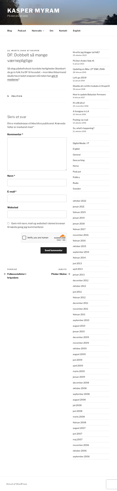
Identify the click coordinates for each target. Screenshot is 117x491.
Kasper (34, 51)
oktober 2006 (80, 450)
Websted (12, 207)
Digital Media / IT (81, 143)
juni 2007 (77, 433)
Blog (9, 30)
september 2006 (81, 456)
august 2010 (79, 325)
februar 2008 (79, 422)
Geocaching (79, 160)
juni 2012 (77, 291)
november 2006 (81, 445)
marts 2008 (79, 416)
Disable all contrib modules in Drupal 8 (91, 86)
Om (51, 30)
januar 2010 (79, 331)
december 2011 (80, 303)
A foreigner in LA (81, 111)
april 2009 (78, 365)
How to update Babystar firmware (89, 94)
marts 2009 (79, 371)
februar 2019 (79, 212)
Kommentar (15, 134)
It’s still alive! (79, 102)
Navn (11, 175)
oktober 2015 (79, 246)
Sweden (77, 188)
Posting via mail (80, 119)
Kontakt (63, 30)
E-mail (11, 191)
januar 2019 (79, 217)
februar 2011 (79, 314)
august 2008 (79, 399)
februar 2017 (79, 229)
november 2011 (80, 308)
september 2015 (81, 252)
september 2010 (81, 320)
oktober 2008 (80, 388)
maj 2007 (77, 439)
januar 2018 (79, 223)
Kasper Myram (33, 10)
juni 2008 (77, 411)
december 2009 (81, 337)
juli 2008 (77, 405)
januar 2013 (79, 274)
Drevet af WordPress (16, 484)
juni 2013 (77, 263)
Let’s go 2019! (79, 77)
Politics (17, 96)
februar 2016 (79, 240)
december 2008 (81, 382)
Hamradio (37, 30)
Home (76, 166)
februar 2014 (79, 257)
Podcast (22, 30)
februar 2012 (79, 297)
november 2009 (81, 343)
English (76, 30)
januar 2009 (79, 377)
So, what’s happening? (83, 128)
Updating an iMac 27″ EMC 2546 (89, 69)
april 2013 (78, 269)
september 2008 (81, 394)
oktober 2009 (80, 348)
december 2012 (80, 280)
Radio (75, 183)
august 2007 (79, 428)
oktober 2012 (79, 286)
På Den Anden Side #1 (83, 60)
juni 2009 (77, 360)
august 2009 (79, 354)
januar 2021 (78, 206)
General (76, 154)
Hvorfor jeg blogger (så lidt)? (86, 52)
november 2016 (81, 235)
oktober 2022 (79, 200)
